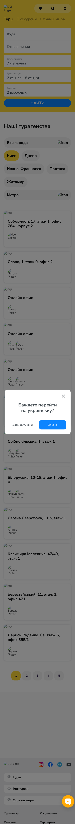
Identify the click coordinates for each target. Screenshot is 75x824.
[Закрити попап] (63, 396)
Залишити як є (22, 425)
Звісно (52, 425)
